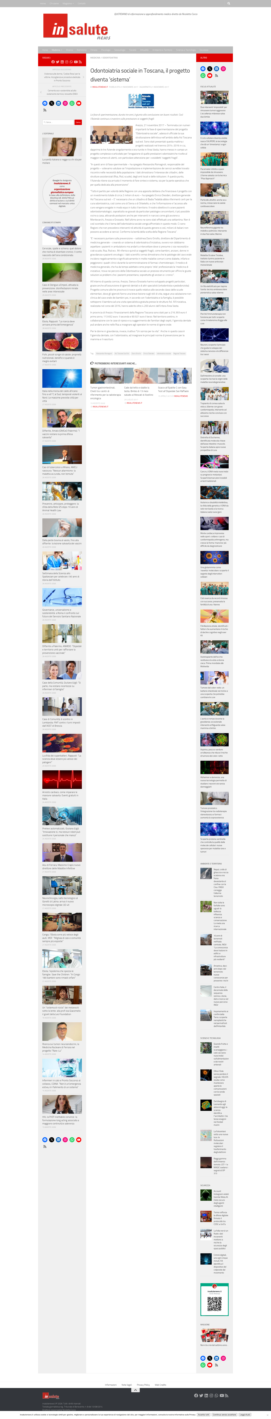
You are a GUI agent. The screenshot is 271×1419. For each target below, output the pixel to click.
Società (132, 50)
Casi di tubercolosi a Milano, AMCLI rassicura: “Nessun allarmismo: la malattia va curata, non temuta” (59, 470)
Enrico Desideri (149, 354)
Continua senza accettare (224, 1415)
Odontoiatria (110, 57)
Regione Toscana (179, 354)
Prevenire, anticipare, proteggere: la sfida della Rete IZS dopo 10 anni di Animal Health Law (60, 507)
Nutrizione (82, 50)
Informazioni (111, 1384)
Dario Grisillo (136, 354)
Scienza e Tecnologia (186, 50)
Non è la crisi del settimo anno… (214, 1345)
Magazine (67, 3)
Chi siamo (54, 3)
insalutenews (181, 396)
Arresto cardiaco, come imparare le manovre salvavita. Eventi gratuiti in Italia (60, 795)
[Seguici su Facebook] (53, 62)
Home (43, 3)
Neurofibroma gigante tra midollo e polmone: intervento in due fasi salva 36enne (213, 230)
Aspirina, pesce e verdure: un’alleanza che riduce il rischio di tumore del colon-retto (214, 752)
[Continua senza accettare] (267, 1415)
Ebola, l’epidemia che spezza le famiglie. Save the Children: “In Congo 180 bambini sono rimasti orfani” (61, 974)
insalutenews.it (100, 87)
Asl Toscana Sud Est (122, 354)
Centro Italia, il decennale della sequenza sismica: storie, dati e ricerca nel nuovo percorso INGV (221, 996)
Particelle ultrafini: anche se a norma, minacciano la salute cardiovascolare (213, 203)
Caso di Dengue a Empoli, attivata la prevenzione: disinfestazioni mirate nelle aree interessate (60, 288)
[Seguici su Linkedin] (62, 62)
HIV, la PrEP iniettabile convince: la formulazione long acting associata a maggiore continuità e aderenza (60, 1120)
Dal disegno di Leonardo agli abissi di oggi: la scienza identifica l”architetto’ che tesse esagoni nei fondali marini (221, 1113)
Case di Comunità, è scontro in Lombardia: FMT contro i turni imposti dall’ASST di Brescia (61, 722)
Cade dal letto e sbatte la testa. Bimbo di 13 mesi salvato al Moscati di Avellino (138, 391)
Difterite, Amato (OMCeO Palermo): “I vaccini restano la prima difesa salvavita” (61, 434)
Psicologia (105, 50)
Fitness (93, 50)
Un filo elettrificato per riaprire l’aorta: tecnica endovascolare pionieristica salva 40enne (213, 289)
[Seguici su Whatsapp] (71, 62)
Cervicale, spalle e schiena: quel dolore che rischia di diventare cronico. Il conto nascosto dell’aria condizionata (62, 251)
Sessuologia (119, 50)
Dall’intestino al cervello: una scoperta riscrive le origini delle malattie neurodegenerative (214, 379)
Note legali (127, 1384)
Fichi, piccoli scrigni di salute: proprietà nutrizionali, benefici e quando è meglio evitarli (61, 358)
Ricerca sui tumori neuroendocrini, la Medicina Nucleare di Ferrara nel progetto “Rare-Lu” (60, 1047)
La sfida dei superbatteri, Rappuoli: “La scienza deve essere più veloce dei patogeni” (61, 759)
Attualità (144, 50)
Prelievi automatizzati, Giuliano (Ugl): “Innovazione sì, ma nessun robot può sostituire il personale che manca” (61, 832)
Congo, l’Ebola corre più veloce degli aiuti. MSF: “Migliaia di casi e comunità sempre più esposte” (61, 938)
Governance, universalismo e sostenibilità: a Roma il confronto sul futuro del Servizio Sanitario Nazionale (61, 613)
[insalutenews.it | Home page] (76, 27)
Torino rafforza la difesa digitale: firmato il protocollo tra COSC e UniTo (221, 1218)
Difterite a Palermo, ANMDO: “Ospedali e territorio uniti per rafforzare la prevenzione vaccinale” (62, 649)
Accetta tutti (203, 1415)
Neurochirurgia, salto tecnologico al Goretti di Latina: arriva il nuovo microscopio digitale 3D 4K (60, 901)
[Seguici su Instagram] (66, 62)
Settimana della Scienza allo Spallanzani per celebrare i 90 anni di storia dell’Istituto (60, 576)
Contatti (82, 3)
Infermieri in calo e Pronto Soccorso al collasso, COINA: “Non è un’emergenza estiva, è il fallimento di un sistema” (61, 1083)
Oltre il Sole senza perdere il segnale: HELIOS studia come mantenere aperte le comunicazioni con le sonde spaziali (221, 1083)
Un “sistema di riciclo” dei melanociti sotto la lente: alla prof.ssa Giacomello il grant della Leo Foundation (61, 1011)
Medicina (56, 50)
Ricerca (69, 50)
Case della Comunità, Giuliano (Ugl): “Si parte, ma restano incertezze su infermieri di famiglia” (61, 686)
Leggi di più (245, 1415)
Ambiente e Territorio (162, 50)
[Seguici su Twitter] (57, 62)
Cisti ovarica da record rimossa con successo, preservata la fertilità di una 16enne (214, 601)
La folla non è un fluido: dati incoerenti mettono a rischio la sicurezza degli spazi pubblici (221, 1239)
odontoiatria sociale (164, 354)
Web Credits (160, 1384)
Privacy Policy (143, 1384)
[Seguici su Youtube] (75, 62)
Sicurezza (204, 50)
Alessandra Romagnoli (104, 354)
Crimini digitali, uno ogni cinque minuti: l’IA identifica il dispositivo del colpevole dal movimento (221, 1264)
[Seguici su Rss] (80, 62)
